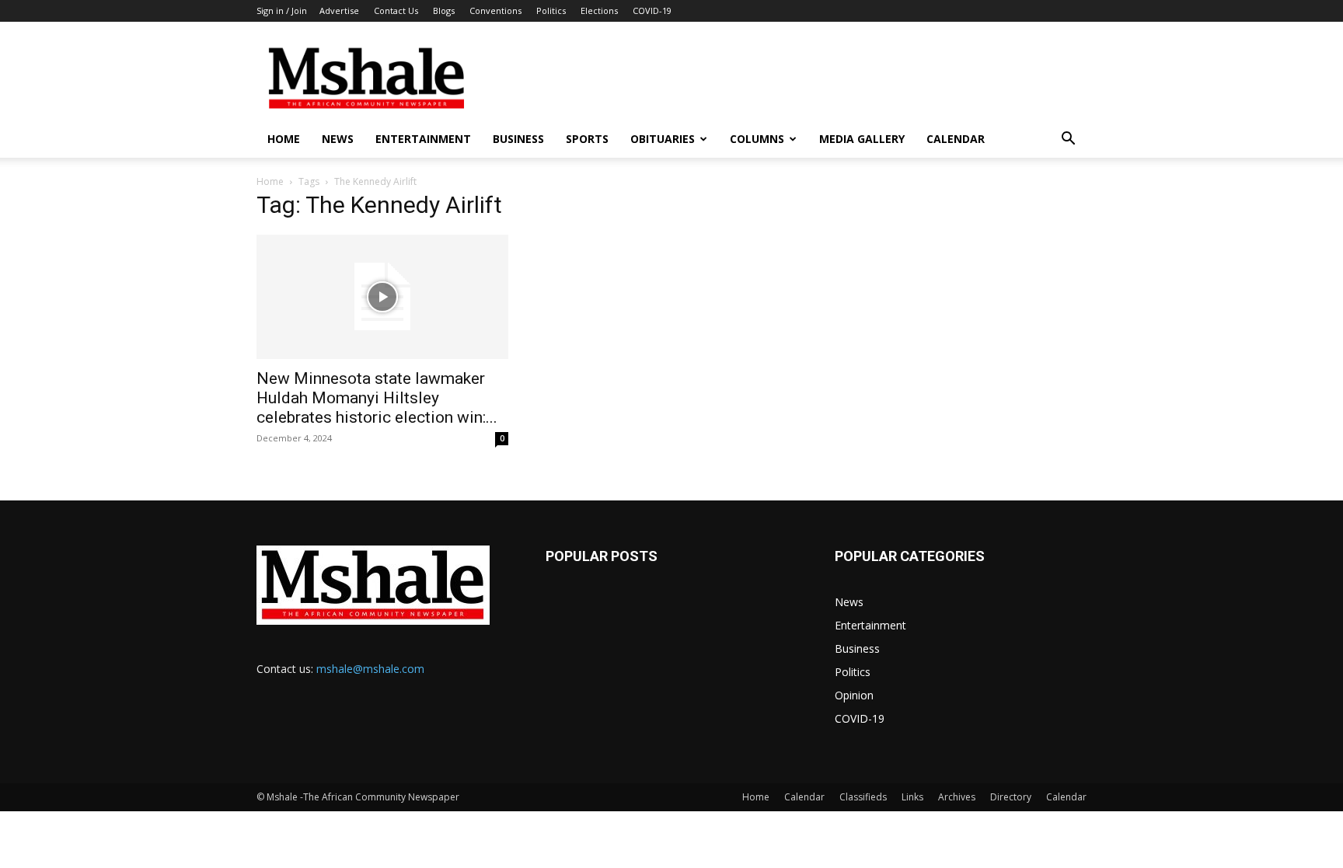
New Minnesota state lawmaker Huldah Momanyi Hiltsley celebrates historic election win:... (376, 398)
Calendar (955, 138)
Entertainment (423, 138)
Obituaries (662, 138)
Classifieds (863, 797)
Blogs (444, 10)
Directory (1010, 797)
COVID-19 (652, 10)
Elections (599, 10)
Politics (551, 10)
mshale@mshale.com (370, 668)
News (338, 138)
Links (912, 797)
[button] (1068, 140)
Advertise (339, 10)
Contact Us (396, 10)
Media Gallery (862, 138)
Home (283, 138)
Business (518, 138)
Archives (956, 797)
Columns (757, 138)
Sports (587, 138)
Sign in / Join (281, 10)
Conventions (495, 10)
